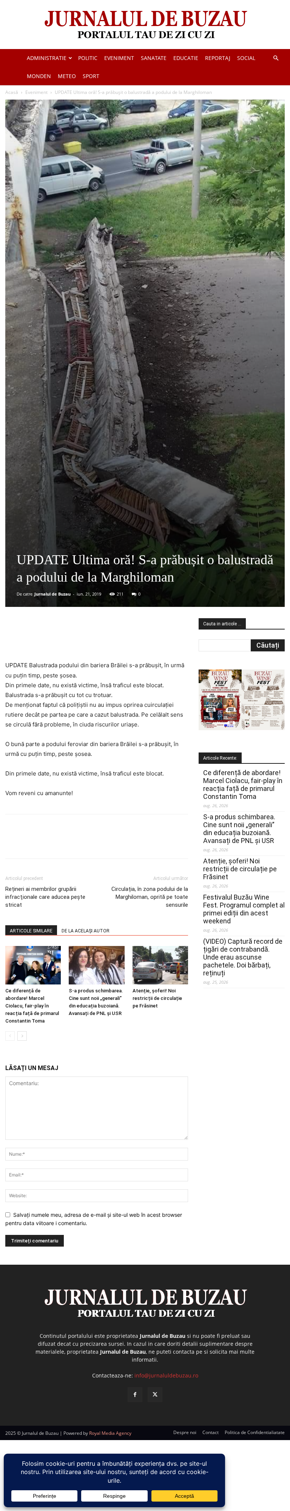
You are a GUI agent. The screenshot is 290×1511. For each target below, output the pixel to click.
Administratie (46, 57)
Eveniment (119, 57)
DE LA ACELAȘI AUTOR (86, 931)
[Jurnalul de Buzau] (145, 25)
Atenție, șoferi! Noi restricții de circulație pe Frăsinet (157, 998)
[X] (78, 638)
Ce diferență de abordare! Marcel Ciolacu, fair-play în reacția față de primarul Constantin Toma (32, 1006)
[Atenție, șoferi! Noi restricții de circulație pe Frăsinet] (160, 965)
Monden (39, 76)
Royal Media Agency (110, 1433)
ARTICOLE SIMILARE (31, 931)
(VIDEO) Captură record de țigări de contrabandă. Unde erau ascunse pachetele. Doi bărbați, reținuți (242, 957)
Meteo (67, 76)
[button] (276, 58)
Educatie (185, 57)
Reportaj (217, 57)
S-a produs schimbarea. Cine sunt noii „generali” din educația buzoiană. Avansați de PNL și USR (239, 829)
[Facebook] (61, 638)
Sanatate (154, 57)
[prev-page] (10, 1036)
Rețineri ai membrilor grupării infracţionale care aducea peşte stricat (45, 897)
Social (246, 57)
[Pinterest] (96, 638)
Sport (91, 76)
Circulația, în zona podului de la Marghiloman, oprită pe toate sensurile (149, 897)
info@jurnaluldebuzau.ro (166, 1375)
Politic (87, 57)
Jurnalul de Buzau (52, 594)
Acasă (11, 92)
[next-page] (22, 1036)
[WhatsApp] (113, 638)
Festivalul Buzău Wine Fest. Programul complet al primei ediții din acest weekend (244, 909)
